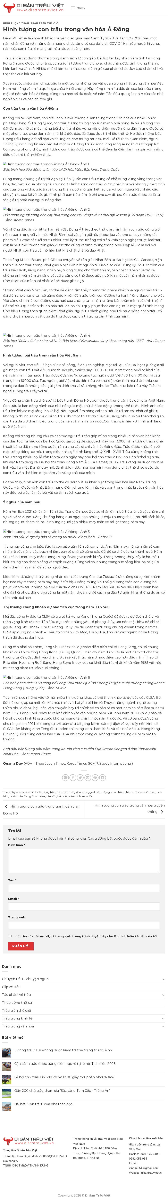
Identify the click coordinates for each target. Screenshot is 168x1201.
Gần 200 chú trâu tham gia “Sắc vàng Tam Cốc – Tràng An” (62, 1091)
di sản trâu (16, 796)
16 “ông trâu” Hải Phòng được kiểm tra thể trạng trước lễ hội (63, 1050)
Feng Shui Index (34, 796)
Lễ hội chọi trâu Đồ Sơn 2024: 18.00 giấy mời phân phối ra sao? (64, 1077)
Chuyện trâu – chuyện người (25, 979)
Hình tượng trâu (16, 23)
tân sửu (51, 796)
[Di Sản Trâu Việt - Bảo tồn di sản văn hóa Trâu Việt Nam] (34, 8)
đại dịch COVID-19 (110, 44)
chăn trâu (117, 792)
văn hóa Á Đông (35, 94)
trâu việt (62, 796)
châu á (129, 792)
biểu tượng (102, 792)
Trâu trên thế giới (45, 23)
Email (13, 899)
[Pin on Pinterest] (95, 777)
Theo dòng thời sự (17, 1003)
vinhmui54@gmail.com (144, 1168)
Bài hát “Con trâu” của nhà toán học (43, 1104)
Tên (12, 880)
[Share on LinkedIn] (102, 777)
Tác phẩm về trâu (16, 995)
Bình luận (16, 845)
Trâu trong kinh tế (17, 1018)
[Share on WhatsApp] (65, 777)
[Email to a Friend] (87, 777)
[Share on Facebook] (72, 777)
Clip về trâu (11, 987)
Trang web (16, 917)
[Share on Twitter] (80, 777)
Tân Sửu (126, 38)
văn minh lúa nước (81, 796)
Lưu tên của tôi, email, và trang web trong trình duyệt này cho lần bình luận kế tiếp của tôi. (86, 936)
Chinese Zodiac (145, 792)
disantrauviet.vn (151, 1172)
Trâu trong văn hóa (18, 1026)
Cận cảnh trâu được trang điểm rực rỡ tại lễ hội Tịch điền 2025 (65, 1064)
